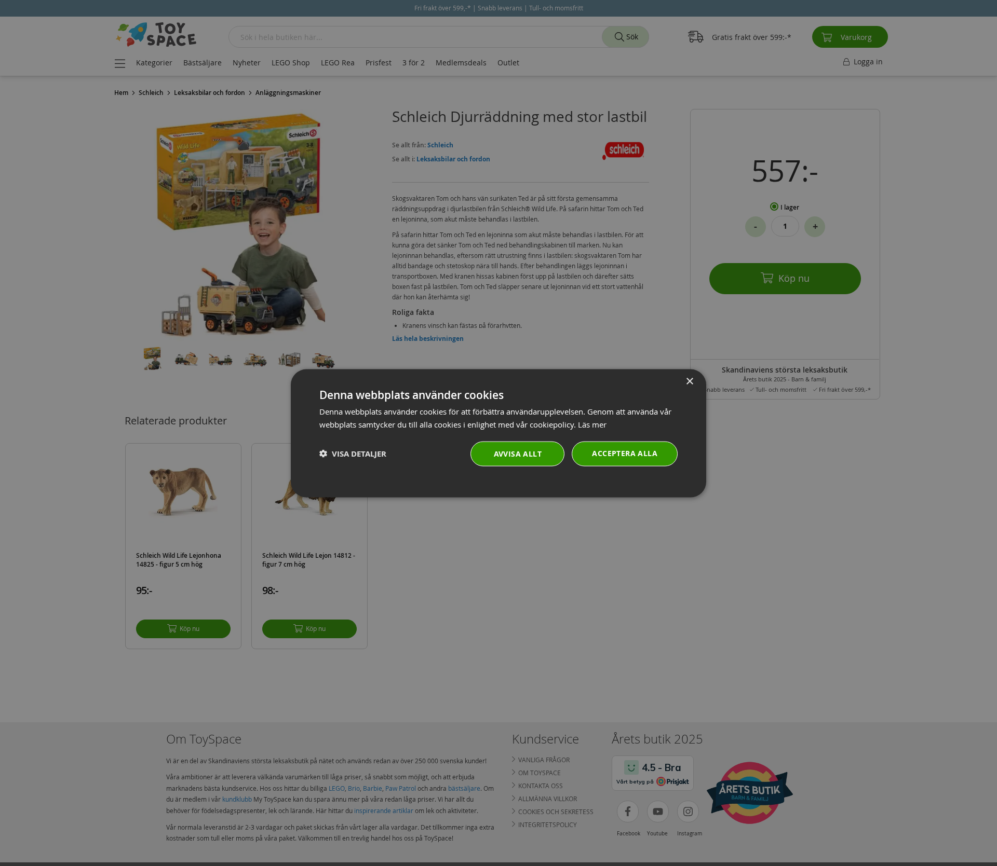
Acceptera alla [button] (624, 453)
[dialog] (498, 433)
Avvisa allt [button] (518, 453)
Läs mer (592, 424)
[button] (352, 453)
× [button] (689, 381)
